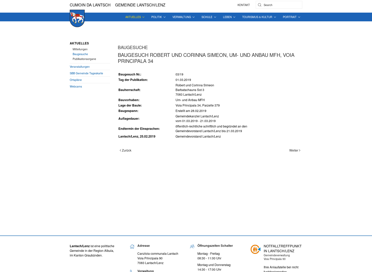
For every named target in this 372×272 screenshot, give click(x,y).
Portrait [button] (290, 17)
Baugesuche (80, 54)
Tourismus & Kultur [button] (257, 17)
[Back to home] (77, 18)
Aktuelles (79, 43)
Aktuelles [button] (133, 17)
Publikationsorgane (84, 59)
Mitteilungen (80, 49)
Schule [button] (207, 17)
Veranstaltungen (80, 66)
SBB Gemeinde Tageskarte (86, 73)
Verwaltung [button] (181, 17)
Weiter (293, 150)
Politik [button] (156, 17)
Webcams (76, 86)
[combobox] (279, 5)
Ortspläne (76, 80)
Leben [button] (227, 17)
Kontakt (244, 5)
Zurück (126, 150)
